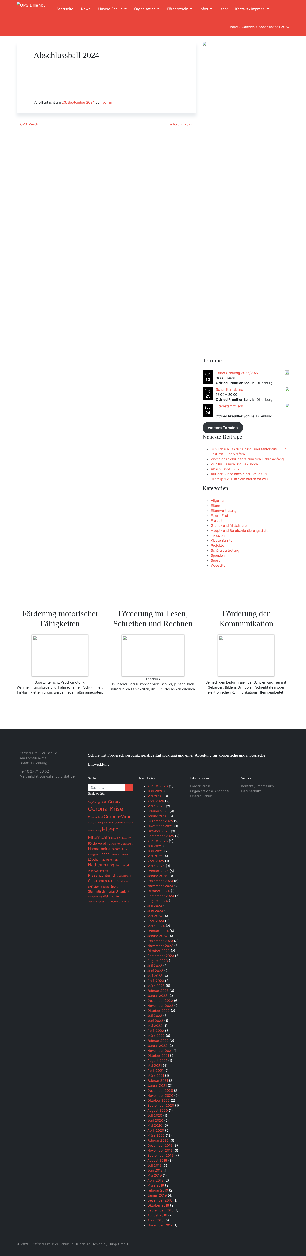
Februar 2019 (157, 1190)
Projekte (217, 545)
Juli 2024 (154, 906)
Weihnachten (112, 896)
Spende (105, 886)
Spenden (218, 555)
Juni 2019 (155, 1170)
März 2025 (156, 866)
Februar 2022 (158, 1040)
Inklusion (218, 535)
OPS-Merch (28, 124)
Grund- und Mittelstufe (229, 525)
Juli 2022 (154, 1016)
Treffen (110, 891)
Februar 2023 (158, 991)
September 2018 (160, 1210)
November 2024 (160, 886)
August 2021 (157, 1060)
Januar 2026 (157, 816)
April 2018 (155, 1220)
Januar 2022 (157, 1045)
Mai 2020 (154, 1125)
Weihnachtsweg (96, 901)
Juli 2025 (154, 846)
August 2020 (157, 1110)
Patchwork (122, 865)
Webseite (218, 565)
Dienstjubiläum (103, 822)
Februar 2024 (158, 931)
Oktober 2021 (158, 1055)
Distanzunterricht (122, 822)
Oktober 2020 (158, 1100)
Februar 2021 (157, 1080)
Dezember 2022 (160, 1001)
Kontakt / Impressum (252, 9)
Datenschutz (251, 791)
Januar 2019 (157, 1195)
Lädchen (94, 860)
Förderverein (178, 9)
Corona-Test (95, 817)
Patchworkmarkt (98, 870)
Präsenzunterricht (103, 875)
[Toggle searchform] (282, 9)
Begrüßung (94, 802)
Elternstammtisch (229, 406)
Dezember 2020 (160, 1090)
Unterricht (122, 891)
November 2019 (160, 1150)
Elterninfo (116, 838)
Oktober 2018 (158, 1205)
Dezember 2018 (159, 1200)
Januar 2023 (157, 996)
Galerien (248, 27)
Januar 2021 (157, 1085)
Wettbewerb (113, 901)
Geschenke (127, 844)
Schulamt (96, 881)
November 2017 (159, 1225)
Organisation (145, 9)
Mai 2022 (154, 1026)
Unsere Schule (111, 9)
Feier (124, 838)
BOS (104, 802)
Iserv (224, 9)
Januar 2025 (157, 876)
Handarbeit (97, 849)
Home (233, 27)
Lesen (105, 854)
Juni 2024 (155, 911)
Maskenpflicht (110, 859)
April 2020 (155, 1130)
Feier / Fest (219, 515)
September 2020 (160, 1105)
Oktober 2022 (158, 1011)
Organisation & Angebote (210, 791)
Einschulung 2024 (179, 124)
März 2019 (155, 1185)
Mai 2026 (154, 796)
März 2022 (156, 1035)
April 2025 (155, 861)
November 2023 (160, 946)
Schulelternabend (229, 389)
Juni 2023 (155, 971)
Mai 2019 (154, 1175)
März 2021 (155, 1075)
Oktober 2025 (158, 831)
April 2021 (155, 1070)
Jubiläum (114, 849)
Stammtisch (96, 891)
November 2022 (160, 1006)
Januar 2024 (157, 936)
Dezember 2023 (160, 941)
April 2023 (155, 981)
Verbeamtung (95, 896)
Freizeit (217, 520)
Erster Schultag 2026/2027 (237, 373)
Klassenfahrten (222, 540)
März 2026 (156, 806)
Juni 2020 (155, 1120)
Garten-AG (114, 844)
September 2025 (160, 836)
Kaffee (125, 849)
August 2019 (157, 1160)
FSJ (130, 838)
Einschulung (94, 830)
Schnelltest (125, 876)
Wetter (126, 901)
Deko (91, 822)
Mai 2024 (154, 916)
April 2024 (155, 921)
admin (107, 102)
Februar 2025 (158, 871)
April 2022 (155, 1031)
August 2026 (157, 786)
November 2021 (160, 1050)
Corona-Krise (105, 808)
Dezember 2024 (160, 881)
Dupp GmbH (118, 1244)
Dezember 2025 (160, 821)
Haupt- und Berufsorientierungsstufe (239, 530)
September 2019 (160, 1155)
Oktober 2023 (158, 951)
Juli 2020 (154, 1115)
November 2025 (160, 826)
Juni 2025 (155, 851)
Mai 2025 (154, 856)
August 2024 (157, 901)
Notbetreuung (101, 864)
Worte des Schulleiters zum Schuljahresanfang (247, 459)
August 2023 (157, 961)
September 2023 (160, 956)
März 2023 (156, 986)
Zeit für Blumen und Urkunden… (236, 464)
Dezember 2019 (159, 1145)
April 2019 (155, 1180)
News (86, 9)
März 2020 (156, 1135)
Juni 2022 (155, 1021)
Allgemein (218, 500)
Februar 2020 (158, 1140)
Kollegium (93, 854)
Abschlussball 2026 (226, 469)
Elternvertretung (224, 510)
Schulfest (110, 881)
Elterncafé (99, 837)
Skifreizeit (94, 886)
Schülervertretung (225, 550)
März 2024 (156, 926)
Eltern (215, 505)
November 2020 (160, 1095)
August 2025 (157, 841)
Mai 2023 (154, 976)
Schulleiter (122, 881)
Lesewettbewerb (120, 854)
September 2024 (160, 896)
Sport (215, 560)
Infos (204, 9)
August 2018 (157, 1215)
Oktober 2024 (158, 891)
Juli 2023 (154, 966)
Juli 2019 (154, 1165)
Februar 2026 (158, 811)
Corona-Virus (117, 816)
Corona (115, 801)
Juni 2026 (155, 791)
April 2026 (155, 801)
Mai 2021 (154, 1065)
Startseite (65, 9)
